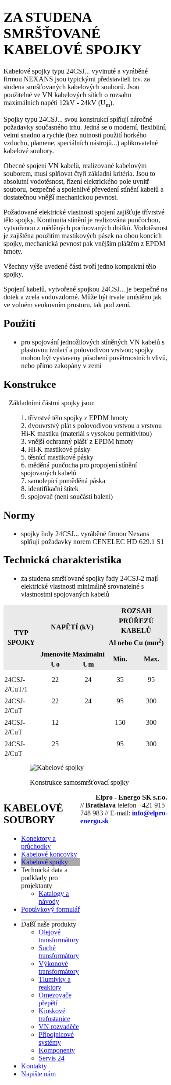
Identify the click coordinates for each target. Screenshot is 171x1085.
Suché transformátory (59, 951)
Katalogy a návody (54, 897)
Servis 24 (51, 1058)
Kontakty (34, 1066)
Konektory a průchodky (38, 842)
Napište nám (38, 1074)
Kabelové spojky (44, 862)
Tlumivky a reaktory (55, 983)
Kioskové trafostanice (54, 1014)
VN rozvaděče (59, 1026)
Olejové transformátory (59, 936)
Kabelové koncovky (49, 854)
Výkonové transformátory (59, 967)
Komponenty (57, 1050)
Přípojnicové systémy (56, 1038)
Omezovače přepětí (55, 999)
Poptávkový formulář (50, 909)
